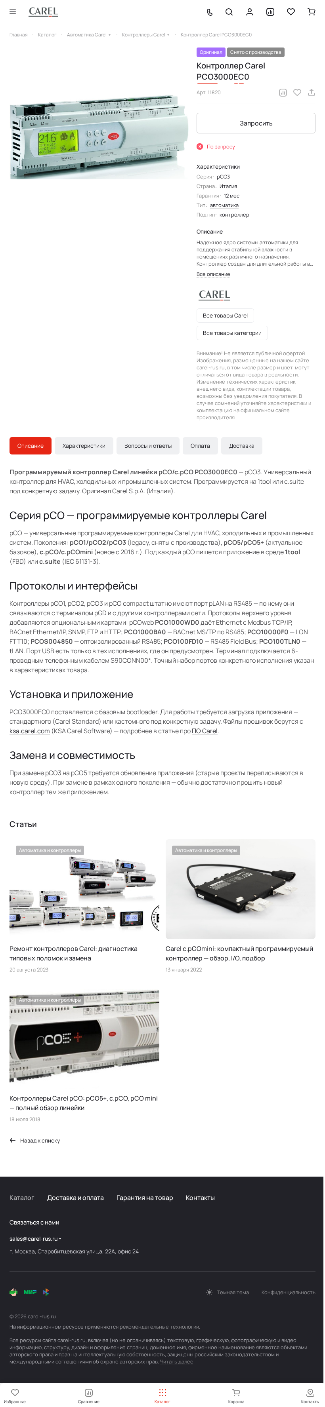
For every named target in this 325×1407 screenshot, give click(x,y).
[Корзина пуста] (311, 12)
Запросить (256, 123)
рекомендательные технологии (159, 1326)
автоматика (224, 205)
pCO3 (223, 176)
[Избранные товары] (291, 12)
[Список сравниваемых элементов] (270, 12)
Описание (30, 445)
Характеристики (84, 445)
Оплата (200, 445)
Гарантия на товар (145, 1197)
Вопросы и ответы (148, 445)
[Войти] (250, 12)
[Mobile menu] (13, 12)
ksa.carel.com (30, 730)
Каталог (22, 1197)
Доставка (241, 445)
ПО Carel (205, 730)
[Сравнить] (283, 93)
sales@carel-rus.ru (33, 1238)
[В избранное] (297, 93)
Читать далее (176, 1361)
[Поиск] (229, 12)
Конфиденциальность (288, 1292)
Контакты (200, 1197)
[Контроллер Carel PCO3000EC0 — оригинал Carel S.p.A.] (99, 137)
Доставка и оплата (75, 1197)
